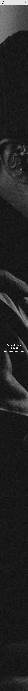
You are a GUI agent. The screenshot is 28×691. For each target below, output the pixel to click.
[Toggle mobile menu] (25, 2)
